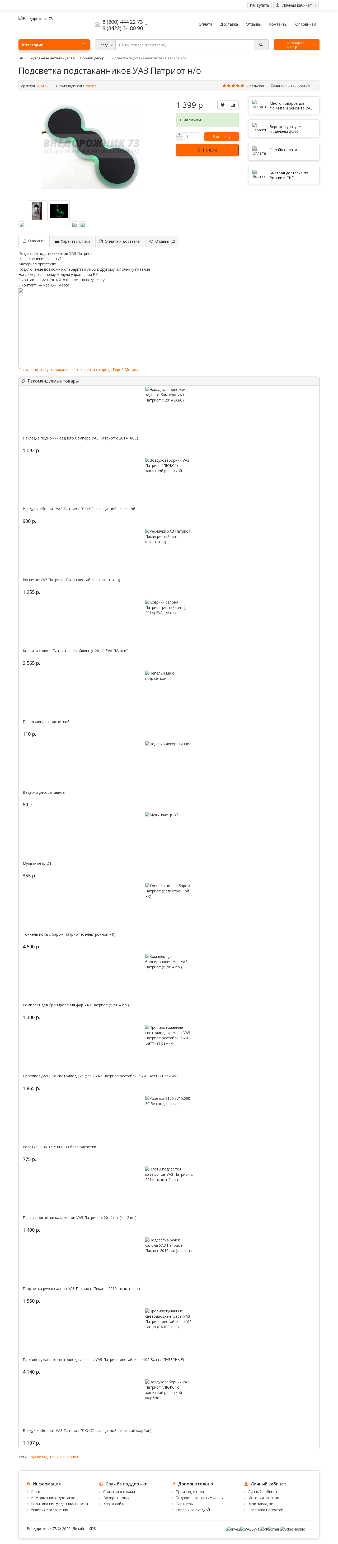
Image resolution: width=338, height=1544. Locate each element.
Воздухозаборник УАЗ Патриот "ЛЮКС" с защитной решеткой (79, 508)
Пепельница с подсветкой (46, 721)
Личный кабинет (263, 1491)
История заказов (263, 1497)
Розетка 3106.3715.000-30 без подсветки (59, 1147)
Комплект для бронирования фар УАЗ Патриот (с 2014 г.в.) (76, 1005)
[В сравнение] (233, 105)
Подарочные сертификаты (199, 1497)
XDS (92, 1528)
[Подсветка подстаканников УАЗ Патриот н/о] (92, 146)
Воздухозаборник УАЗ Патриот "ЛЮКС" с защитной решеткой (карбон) (87, 1430)
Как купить (259, 5)
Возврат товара (118, 1497)
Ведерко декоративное (44, 792)
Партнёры (185, 1503)
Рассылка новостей (265, 1509)
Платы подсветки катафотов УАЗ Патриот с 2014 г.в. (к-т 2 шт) (80, 1217)
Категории (33, 44)
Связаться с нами (119, 1491)
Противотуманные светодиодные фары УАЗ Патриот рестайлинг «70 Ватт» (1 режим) (100, 1076)
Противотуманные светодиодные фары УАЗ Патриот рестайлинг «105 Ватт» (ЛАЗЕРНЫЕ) (103, 1359)
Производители (190, 1491)
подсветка (38, 1456)
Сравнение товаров (288, 85)
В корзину (222, 136)
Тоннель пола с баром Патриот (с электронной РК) (69, 934)
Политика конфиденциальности (59, 1503)
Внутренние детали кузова (52, 58)
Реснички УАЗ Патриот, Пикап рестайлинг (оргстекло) (71, 579)
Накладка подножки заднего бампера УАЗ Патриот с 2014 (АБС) (80, 438)
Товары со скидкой (193, 1509)
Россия (90, 85)
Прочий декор (92, 58)
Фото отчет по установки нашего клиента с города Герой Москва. (79, 369)
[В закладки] (222, 105)
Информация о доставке (53, 1497)
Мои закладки (260, 1503)
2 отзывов (255, 85)
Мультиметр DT (37, 863)
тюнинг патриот (63, 1456)
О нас (36, 1491)
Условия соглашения (49, 1509)
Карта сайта (114, 1503)
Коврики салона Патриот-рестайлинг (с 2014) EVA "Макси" (75, 650)
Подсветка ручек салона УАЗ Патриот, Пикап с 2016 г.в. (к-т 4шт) (81, 1288)
